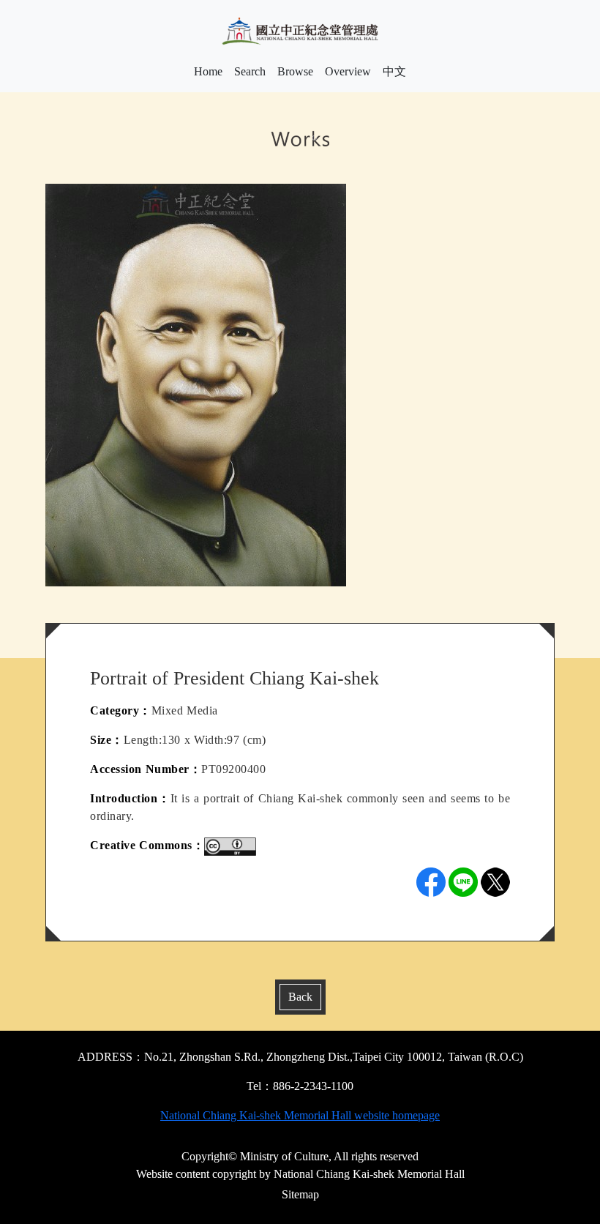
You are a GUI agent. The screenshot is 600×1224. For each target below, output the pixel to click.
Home (208, 71)
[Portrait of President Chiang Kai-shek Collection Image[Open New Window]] (195, 384)
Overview (348, 71)
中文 (394, 71)
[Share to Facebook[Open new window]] (431, 882)
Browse (295, 71)
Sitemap (300, 1194)
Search (250, 71)
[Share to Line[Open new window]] (463, 882)
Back (300, 996)
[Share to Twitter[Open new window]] (495, 882)
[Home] (300, 31)
